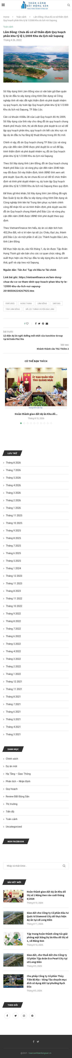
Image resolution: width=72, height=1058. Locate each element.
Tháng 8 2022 (13, 621)
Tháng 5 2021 (13, 719)
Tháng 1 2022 (13, 674)
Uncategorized (14, 826)
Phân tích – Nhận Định (18, 781)
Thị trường (11, 804)
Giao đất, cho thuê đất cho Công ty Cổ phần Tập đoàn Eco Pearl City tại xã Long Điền (47, 958)
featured (10, 303)
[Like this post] (29, 323)
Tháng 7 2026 (13, 470)
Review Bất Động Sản (17, 796)
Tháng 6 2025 (13, 553)
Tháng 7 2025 (13, 545)
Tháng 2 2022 (13, 666)
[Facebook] (7, 1015)
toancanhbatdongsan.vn (40, 1053)
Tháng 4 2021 (13, 726)
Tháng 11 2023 (14, 583)
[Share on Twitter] (39, 323)
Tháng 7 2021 (13, 704)
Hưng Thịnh (26, 303)
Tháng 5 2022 (13, 643)
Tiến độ (10, 811)
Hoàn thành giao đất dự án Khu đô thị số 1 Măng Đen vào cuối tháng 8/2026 (46, 895)
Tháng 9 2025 (13, 530)
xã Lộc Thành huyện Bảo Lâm (40, 309)
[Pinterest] (32, 1015)
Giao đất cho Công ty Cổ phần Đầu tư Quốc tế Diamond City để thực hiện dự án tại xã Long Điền (48, 916)
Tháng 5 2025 (13, 560)
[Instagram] (24, 1015)
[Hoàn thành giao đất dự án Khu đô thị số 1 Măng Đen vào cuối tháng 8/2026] (36, 388)
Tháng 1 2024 (13, 568)
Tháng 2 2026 (13, 500)
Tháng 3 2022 (13, 658)
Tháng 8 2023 (13, 590)
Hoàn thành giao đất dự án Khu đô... (36, 414)
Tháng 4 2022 (13, 651)
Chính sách (12, 758)
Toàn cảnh (21, 17)
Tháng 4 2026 (13, 485)
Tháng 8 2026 (13, 462)
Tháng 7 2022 (13, 628)
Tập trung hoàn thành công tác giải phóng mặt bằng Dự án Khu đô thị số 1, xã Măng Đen (47, 937)
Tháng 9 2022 (13, 613)
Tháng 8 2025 (13, 538)
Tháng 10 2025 (14, 523)
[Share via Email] (47, 323)
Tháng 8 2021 (13, 696)
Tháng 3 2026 (13, 492)
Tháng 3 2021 (13, 734)
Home (6, 17)
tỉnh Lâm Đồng (13, 309)
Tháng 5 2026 (13, 477)
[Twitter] (16, 1015)
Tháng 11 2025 (14, 515)
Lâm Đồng (42, 303)
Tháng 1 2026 (13, 507)
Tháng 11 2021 (14, 689)
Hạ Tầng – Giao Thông (18, 773)
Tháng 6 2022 (13, 636)
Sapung (56, 303)
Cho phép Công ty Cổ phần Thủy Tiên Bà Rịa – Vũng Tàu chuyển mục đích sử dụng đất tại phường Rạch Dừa (47, 981)
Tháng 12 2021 (14, 681)
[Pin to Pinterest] (43, 323)
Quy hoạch (12, 788)
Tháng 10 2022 (14, 606)
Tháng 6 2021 (13, 711)
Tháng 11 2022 (14, 598)
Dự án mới (11, 766)
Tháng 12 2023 (14, 575)
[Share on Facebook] (36, 323)
